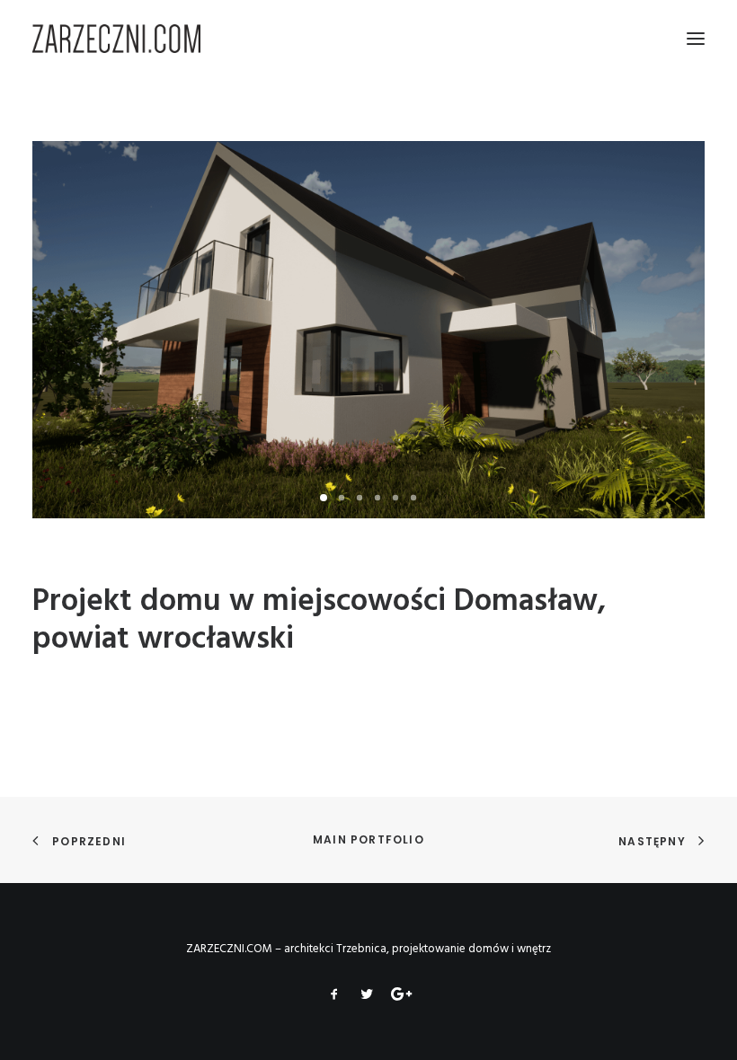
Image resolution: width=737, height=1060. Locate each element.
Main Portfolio (368, 839)
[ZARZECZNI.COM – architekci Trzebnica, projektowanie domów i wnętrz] (116, 38)
